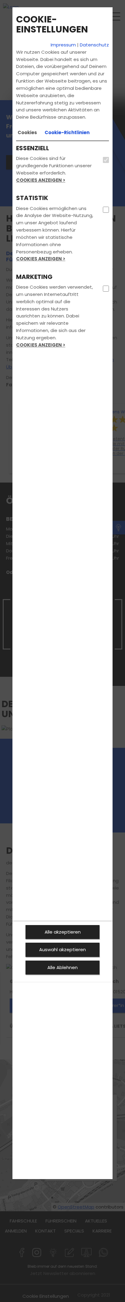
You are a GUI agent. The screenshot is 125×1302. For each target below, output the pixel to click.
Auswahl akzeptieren (62, 949)
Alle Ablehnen (62, 967)
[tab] (27, 132)
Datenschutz (94, 45)
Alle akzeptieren (63, 932)
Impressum (63, 45)
